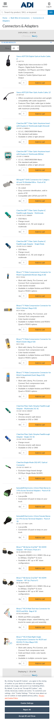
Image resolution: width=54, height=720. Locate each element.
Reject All (27, 710)
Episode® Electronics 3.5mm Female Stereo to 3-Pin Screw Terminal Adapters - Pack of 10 (33, 518)
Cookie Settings (27, 703)
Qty (20, 83)
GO (50, 12)
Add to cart (40, 83)
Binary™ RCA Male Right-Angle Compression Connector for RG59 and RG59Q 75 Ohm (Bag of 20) (31, 639)
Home (5, 18)
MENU (5, 7)
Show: (7, 48)
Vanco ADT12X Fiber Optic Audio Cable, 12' (33, 92)
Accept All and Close (27, 716)
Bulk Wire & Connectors (20, 18)
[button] (52, 360)
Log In (48, 7)
